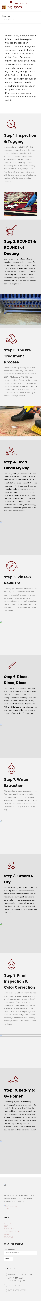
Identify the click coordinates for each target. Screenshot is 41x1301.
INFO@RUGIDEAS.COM (17, 1290)
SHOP (6, 1226)
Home (3, 19)
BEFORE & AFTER (10, 1229)
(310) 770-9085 (14, 1285)
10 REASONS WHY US (11, 1231)
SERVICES (7, 1223)
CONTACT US (8, 1237)
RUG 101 (6, 1234)
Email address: (9, 1249)
